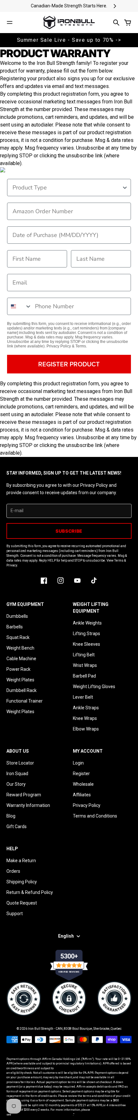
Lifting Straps (86, 633)
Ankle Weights (87, 623)
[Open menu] (9, 22)
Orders (13, 871)
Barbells (14, 626)
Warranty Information (28, 805)
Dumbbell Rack (21, 690)
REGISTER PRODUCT (69, 364)
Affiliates (82, 794)
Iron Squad (17, 773)
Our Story (16, 784)
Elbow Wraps (86, 728)
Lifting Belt (84, 654)
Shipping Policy (21, 881)
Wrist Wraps (85, 665)
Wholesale (83, 784)
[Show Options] (125, 187)
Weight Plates (20, 679)
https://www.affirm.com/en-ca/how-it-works (42, 1114)
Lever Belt (83, 697)
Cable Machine (21, 658)
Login (78, 763)
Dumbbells (17, 616)
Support (14, 913)
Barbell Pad (84, 675)
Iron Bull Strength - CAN (45, 1028)
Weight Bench (20, 648)
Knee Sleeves (86, 644)
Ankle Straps (86, 707)
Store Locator (20, 763)
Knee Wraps (85, 718)
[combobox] (67, 187)
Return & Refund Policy (29, 892)
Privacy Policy (59, 346)
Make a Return (21, 860)
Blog (10, 815)
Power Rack (18, 669)
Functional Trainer (24, 701)
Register (81, 773)
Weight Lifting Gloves (94, 686)
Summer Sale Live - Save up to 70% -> (69, 40)
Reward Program (23, 794)
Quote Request (21, 903)
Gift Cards (16, 826)
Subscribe (69, 531)
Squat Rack (18, 637)
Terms (80, 346)
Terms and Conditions (95, 815)
